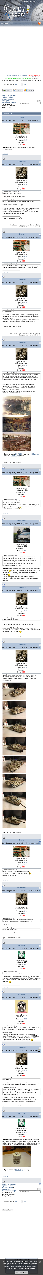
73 (39, 997)
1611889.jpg (19, 1170)
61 (39, 120)
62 (39, 164)
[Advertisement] (21, 49)
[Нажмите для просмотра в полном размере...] (17, 414)
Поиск (34, 77)
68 (39, 591)
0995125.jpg (35, 454)
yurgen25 (21, 994)
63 (39, 237)
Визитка (5, 154)
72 (39, 948)
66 (39, 473)
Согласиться (21, 1272)
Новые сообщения (13, 75)
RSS (39, 77)
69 (39, 647)
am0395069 (22, 945)
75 (39, 1116)
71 (39, 891)
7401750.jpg (15, 456)
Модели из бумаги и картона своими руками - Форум (9, 97)
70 (39, 843)
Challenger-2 (7, 104)
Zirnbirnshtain (21, 161)
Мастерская (6, 101)
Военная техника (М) (9, 102)
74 (39, 1050)
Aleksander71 (21, 521)
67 (39, 524)
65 (39, 345)
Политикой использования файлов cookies (19, 1268)
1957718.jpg (19, 454)
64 (39, 282)
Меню (5, 23)
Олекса (21, 117)
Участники (23, 75)
